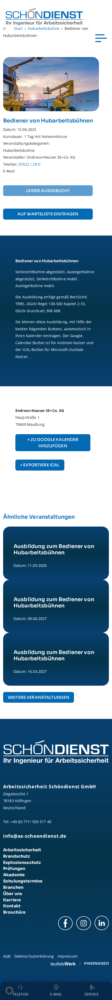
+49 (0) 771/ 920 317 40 (31, 821)
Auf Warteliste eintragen (47, 213)
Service (91, 994)
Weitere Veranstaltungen (38, 697)
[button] (9, 990)
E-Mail (56, 994)
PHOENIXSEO (96, 963)
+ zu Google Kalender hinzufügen (53, 442)
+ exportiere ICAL (39, 464)
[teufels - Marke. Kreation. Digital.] (63, 963)
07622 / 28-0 (29, 164)
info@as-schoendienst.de (34, 836)
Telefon (20, 994)
